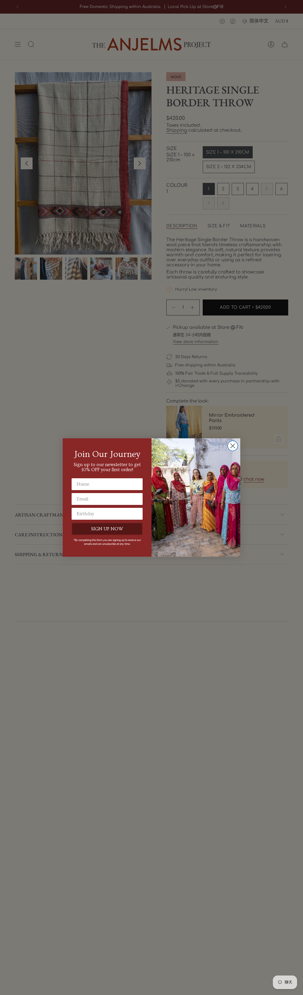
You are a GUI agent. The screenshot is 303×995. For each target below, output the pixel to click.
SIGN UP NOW (107, 529)
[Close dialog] (233, 446)
